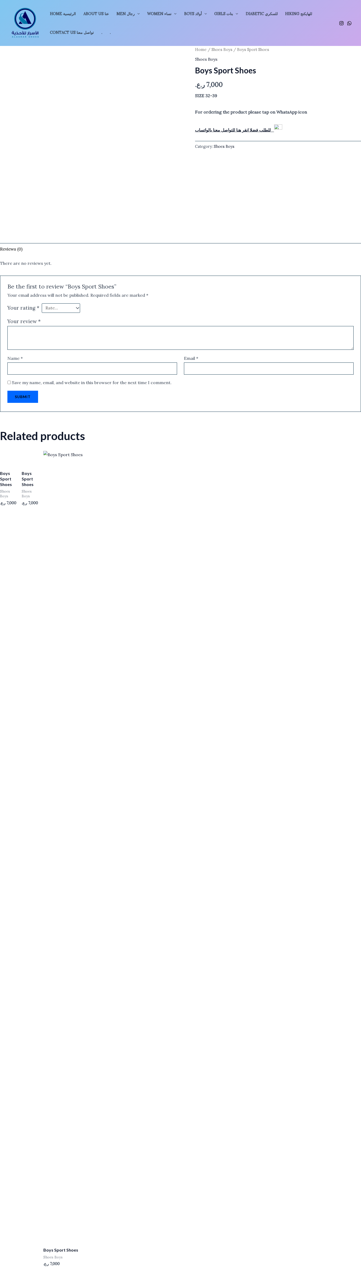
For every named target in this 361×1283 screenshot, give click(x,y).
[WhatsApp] (349, 23)
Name (15, 358)
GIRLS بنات (223, 13)
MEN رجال (126, 13)
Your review (24, 321)
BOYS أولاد (193, 13)
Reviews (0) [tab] (11, 249)
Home (201, 49)
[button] (137, 13)
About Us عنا (96, 13)
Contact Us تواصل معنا (72, 32)
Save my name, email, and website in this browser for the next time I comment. (92, 382)
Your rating (23, 308)
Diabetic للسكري (262, 13)
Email (191, 358)
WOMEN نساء (159, 13)
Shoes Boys (221, 49)
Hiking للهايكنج (298, 13)
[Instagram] (341, 23)
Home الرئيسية (63, 13)
